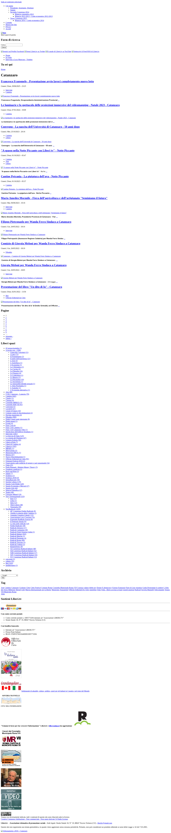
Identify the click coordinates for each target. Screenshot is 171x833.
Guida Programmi (149, 588)
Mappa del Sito (11, 25)
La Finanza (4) (15, 373)
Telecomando (159, 590)
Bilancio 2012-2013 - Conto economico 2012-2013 (34, 16)
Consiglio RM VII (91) (14, 405)
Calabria (9, 92)
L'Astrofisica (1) (16, 363)
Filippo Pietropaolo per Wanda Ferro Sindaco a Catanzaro (36, 221)
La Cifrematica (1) (17, 367)
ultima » (9, 338)
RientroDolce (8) (16, 547)
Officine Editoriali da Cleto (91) (17, 459)
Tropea (167, 590)
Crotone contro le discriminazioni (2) (19, 413)
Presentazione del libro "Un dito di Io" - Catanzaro (31, 286)
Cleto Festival (36, 588)
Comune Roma (46, 588)
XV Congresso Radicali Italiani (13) (23, 557)
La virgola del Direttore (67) (16, 438)
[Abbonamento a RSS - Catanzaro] (14, 831)
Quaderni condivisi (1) (14, 469)
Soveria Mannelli (147, 590)
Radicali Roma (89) (17, 540)
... (58, 100)
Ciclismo (22, 588)
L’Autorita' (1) (15, 388)
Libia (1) (13, 501)
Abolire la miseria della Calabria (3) (23, 513)
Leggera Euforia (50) (13, 440)
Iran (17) (13, 499)
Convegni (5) (10, 407)
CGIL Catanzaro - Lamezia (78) (17, 394)
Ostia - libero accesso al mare (112, 590)
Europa (115, 588)
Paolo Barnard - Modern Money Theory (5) (22, 467)
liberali (18, 590)
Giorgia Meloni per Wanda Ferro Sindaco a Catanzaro (34, 265)
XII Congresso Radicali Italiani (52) (23, 551)
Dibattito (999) (11, 417)
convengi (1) (10, 559)
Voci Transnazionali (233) (15, 496)
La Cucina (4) (15, 369)
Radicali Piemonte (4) (18, 538)
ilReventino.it (54, 726)
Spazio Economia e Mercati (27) (17, 486)
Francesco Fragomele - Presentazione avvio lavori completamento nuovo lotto (47, 81)
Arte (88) (9, 392)
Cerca (3, 45)
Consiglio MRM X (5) (14, 403)
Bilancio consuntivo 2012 (24, 14)
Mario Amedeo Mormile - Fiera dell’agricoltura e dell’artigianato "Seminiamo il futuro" (54, 198)
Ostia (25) (9, 465)
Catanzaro (15, 588)
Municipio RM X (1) (13, 453)
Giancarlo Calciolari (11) (19, 352)
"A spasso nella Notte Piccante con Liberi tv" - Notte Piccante (38, 150)
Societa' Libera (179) (13, 482)
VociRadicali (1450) (13, 509)
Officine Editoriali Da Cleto (79, 590)
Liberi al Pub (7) (12, 442)
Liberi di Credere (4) (13, 444)
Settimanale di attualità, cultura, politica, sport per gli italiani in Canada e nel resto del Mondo (55, 691)
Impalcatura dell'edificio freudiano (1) (19, 432)
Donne (99, 588)
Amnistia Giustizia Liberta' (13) (21, 515)
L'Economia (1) (16, 365)
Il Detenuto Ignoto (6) (18, 522)
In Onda (9, 57)
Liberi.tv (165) (11, 446)
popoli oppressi (128, 590)
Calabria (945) (11, 396)
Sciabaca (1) (10, 476)
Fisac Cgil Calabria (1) (14, 428)
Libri (23, 590)
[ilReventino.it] (82, 726)
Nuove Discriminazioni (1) (15, 457)
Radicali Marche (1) (17, 536)
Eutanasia (121, 588)
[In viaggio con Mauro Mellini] (11, 786)
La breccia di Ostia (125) (15, 436)
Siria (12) (13, 503)
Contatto (9, 23)
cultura (8, 138)
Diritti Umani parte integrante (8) (18, 419)
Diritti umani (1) (11, 421)
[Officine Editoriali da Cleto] (11, 646)
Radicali (138, 590)
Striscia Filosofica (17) (14, 490)
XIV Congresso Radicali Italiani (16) (23, 555)
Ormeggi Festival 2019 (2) (15, 461)
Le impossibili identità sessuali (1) (22, 384)
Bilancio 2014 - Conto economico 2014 (29, 20)
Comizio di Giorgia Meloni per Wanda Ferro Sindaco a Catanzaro (40, 243)
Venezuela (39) (15, 507)
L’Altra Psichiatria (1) (18, 386)
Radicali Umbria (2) (17, 545)
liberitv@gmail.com (104, 823)
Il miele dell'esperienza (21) (20, 359)
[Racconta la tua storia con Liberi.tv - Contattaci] (11, 809)
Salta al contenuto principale (11, 2)
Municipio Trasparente (60, 590)
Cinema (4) (10, 400)
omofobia (92, 590)
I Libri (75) (14, 354)
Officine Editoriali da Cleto (15, 298)
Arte (7, 161)
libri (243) (9, 563)
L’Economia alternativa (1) (20, 390)
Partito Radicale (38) (17, 526)
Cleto (28, 588)
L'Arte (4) (14, 361)
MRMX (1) (10, 448)
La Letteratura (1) (16, 375)
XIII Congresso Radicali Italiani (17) (23, 553)
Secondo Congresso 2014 (19, 12)
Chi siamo (9, 6)
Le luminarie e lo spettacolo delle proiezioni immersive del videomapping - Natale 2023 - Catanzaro (60, 105)
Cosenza (80, 588)
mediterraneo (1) (12, 565)
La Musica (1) (15, 377)
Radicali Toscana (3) (17, 542)
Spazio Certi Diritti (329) (15, 484)
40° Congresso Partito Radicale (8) (23, 511)
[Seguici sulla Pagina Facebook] (12, 51)
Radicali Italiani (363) (18, 534)
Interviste (9, 90)
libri (7, 296)
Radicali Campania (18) (19, 530)
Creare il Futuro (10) (13, 411)
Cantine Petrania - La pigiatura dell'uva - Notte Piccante (35, 176)
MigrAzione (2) (11, 451)
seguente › (9, 336)
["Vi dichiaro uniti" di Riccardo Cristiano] (11, 677)
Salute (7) (9, 474)
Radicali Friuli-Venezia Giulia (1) (22, 532)
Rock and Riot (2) (12, 471)
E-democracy (107, 588)
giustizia (139, 588)
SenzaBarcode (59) (13, 480)
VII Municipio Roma (8, 592)
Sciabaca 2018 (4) (12, 478)
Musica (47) (10, 455)
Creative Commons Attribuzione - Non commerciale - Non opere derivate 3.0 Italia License (34, 819)
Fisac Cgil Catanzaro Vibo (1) (17, 430)
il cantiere (159, 588)
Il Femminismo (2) (17, 357)
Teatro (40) (10, 492)
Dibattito (9, 252)
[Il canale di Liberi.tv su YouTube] (58, 51)
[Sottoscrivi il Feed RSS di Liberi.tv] (85, 51)
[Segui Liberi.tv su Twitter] (34, 51)
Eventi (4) (9, 423)
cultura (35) (10, 561)
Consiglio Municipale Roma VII (65, 588)
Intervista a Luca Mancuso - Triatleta (19, 60)
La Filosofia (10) (16, 371)
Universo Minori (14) (13, 494)
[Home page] (3, 33)
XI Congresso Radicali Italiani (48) (23, 549)
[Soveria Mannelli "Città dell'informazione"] (11, 707)
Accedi (8, 29)
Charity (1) (10, 398)
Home (8, 55)
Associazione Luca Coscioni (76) (22, 517)
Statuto (12, 10)
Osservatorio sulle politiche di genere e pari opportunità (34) (28, 463)
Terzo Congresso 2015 (18, 18)
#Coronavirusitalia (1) (14, 348)
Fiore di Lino (130, 588)
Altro (3, 594)
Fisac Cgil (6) (11, 425)
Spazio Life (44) (12, 488)
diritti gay (92, 588)
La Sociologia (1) (16, 382)
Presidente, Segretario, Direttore (22, 8)
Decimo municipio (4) (14, 415)
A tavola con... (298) (13, 350)
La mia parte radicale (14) (19, 524)
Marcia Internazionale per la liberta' (38, 590)
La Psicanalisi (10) (17, 380)
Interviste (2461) (12, 434)
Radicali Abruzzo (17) (18, 528)
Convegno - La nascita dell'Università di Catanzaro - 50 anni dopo (40, 126)
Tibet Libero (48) (16, 505)
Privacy (8, 27)
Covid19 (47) (10, 409)
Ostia (99, 590)
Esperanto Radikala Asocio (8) (21, 519)
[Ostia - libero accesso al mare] (11, 765)
